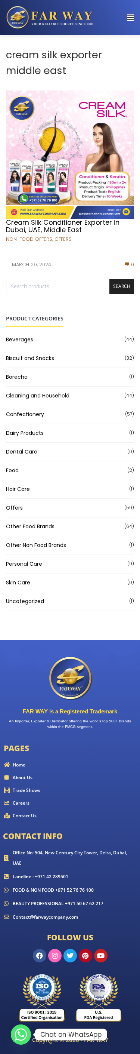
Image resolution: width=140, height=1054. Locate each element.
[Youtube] (101, 955)
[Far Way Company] (51, 17)
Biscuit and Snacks (30, 358)
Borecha (17, 377)
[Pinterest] (85, 955)
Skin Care (18, 582)
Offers (63, 239)
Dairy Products (25, 433)
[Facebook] (39, 955)
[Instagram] (55, 955)
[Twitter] (70, 955)
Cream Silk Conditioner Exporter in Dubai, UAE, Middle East (62, 226)
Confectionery (25, 414)
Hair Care (18, 489)
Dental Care (21, 451)
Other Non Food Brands (36, 545)
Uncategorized (25, 601)
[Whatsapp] (21, 1034)
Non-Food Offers (29, 239)
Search (121, 286)
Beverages (19, 339)
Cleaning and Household (37, 395)
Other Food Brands (30, 526)
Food (12, 470)
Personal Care (24, 564)
